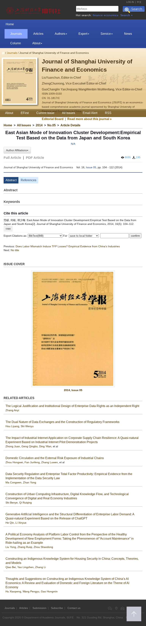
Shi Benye (12, 502)
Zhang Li (40, 567)
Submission (39, 607)
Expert (83, 33)
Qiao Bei (11, 567)
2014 (39, 125)
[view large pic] (73, 328)
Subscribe (57, 607)
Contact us (73, 607)
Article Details (70, 125)
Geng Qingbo (29, 446)
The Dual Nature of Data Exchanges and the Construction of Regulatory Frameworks (62, 422)
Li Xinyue (20, 522)
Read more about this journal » (89, 119)
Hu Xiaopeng (13, 591)
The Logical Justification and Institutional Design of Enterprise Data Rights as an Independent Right (72, 406)
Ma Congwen (13, 482)
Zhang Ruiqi (24, 547)
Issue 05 (91, 167)
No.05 (51, 125)
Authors (60, 33)
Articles (38, 33)
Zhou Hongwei (14, 462)
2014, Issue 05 (73, 390)
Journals (16, 33)
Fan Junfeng (32, 462)
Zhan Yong (29, 482)
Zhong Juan (13, 446)
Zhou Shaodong (43, 547)
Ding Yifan (45, 446)
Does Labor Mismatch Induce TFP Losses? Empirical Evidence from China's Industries (68, 246)
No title (15, 250)
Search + (126, 15)
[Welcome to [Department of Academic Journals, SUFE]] (34, 9)
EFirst (25, 113)
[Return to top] (134, 614)
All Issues (24, 125)
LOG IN (130, 2)
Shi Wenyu (27, 426)
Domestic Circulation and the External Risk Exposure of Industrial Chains (55, 458)
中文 (139, 2)
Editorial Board (52, 119)
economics (111, 15)
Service (106, 33)
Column (15, 43)
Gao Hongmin (49, 591)
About (36, 43)
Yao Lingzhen (25, 567)
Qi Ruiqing (25, 502)
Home (10, 24)
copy (8, 228)
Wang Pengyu (31, 591)
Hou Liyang (12, 426)
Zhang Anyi (12, 410)
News (128, 33)
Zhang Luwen (49, 462)
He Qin (10, 522)
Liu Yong (11, 547)
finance (98, 15)
